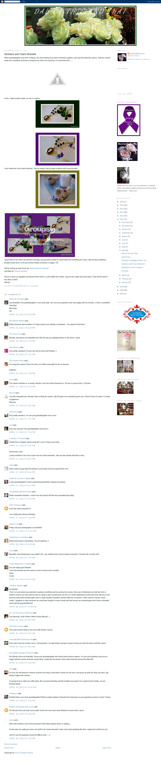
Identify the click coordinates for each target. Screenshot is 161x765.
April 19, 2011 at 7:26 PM (22, 700)
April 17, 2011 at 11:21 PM (22, 531)
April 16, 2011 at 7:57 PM (22, 354)
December (126, 222)
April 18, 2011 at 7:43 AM (22, 558)
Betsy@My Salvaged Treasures (21, 653)
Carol (11, 550)
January (125, 282)
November (126, 226)
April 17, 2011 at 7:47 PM (22, 419)
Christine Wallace (16, 586)
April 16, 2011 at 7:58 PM (22, 373)
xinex (11, 379)
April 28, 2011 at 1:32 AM (22, 738)
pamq (11, 720)
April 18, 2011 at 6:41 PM (22, 633)
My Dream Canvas (16, 626)
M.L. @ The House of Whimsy (20, 613)
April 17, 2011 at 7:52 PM (22, 432)
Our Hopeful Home (16, 361)
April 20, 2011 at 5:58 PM (22, 714)
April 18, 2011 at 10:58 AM (22, 607)
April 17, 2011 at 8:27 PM (22, 485)
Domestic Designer (16, 299)
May (124, 247)
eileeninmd (13, 412)
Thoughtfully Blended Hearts (20, 492)
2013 (122, 212)
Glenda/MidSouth (137, 53)
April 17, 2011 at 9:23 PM (22, 499)
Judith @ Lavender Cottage (19, 478)
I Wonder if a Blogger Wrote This (134, 260)
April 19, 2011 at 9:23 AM (22, 663)
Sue (10, 669)
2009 (122, 290)
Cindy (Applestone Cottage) (20, 564)
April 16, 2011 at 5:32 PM (22, 314)
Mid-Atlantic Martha (16, 321)
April (124, 250)
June (124, 243)
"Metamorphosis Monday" (39, 268)
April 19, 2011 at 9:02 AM (22, 647)
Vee (10, 425)
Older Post (107, 748)
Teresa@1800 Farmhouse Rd (20, 639)
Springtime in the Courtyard (132, 267)
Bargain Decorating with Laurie (21, 707)
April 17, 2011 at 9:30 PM (22, 518)
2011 (122, 219)
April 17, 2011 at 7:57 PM (22, 445)
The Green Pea (15, 334)
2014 (122, 209)
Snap (11, 465)
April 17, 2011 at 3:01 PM (22, 406)
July (123, 240)
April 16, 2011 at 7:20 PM (22, 341)
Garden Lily (13, 524)
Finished (124, 271)
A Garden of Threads (17, 438)
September (126, 233)
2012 (122, 216)
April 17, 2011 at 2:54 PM (22, 387)
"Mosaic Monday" (21, 271)
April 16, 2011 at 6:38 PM (22, 328)
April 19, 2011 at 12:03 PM (22, 687)
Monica (12, 393)
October (125, 229)
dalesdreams (14, 347)
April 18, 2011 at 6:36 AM (22, 544)
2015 (122, 205)
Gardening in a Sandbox (18, 537)
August (125, 236)
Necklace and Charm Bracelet (133, 264)
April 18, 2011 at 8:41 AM (22, 579)
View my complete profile (138, 59)
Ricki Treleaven (15, 505)
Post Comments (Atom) (24, 753)
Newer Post (8, 748)
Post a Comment (10, 744)
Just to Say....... (127, 257)
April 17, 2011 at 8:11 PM (22, 472)
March (124, 275)
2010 (122, 287)
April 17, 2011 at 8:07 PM (22, 459)
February (125, 279)
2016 (122, 202)
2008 (122, 294)
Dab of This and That (80, 11)
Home (58, 748)
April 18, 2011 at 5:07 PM (22, 620)
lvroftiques (13, 693)
